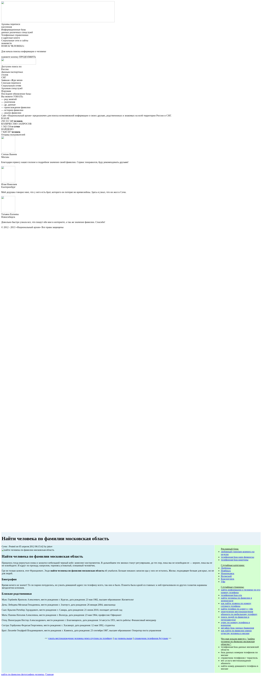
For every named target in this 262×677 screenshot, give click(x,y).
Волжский (226, 576)
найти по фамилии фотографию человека (22, 674)
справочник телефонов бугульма (151, 638)
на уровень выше (123, 638)
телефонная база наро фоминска (237, 557)
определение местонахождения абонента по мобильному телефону (239, 613)
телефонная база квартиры (234, 559)
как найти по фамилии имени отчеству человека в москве (236, 632)
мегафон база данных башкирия (237, 628)
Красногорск (227, 579)
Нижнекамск (227, 573)
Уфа (223, 581)
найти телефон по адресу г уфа (237, 609)
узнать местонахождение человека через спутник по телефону (80, 638)
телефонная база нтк (231, 595)
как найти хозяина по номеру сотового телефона (236, 604)
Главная (49, 674)
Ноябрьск (226, 570)
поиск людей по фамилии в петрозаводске (235, 618)
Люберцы (226, 568)
